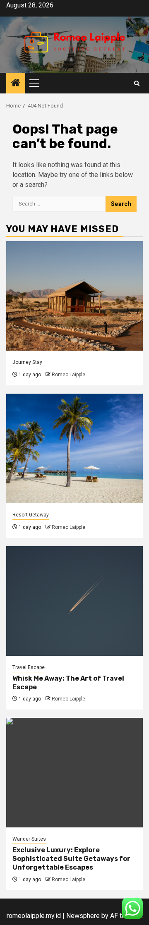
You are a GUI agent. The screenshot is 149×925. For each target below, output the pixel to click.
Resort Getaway (30, 515)
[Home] (15, 83)
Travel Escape (28, 667)
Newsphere (83, 916)
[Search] (137, 83)
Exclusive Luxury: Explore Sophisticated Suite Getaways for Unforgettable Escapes (71, 858)
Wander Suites (29, 839)
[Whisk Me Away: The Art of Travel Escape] (74, 601)
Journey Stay (27, 362)
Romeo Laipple (68, 375)
